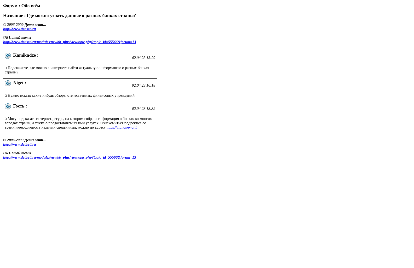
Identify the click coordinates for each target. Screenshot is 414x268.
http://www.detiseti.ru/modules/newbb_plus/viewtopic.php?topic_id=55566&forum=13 (69, 42)
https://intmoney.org (122, 127)
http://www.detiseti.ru (19, 29)
